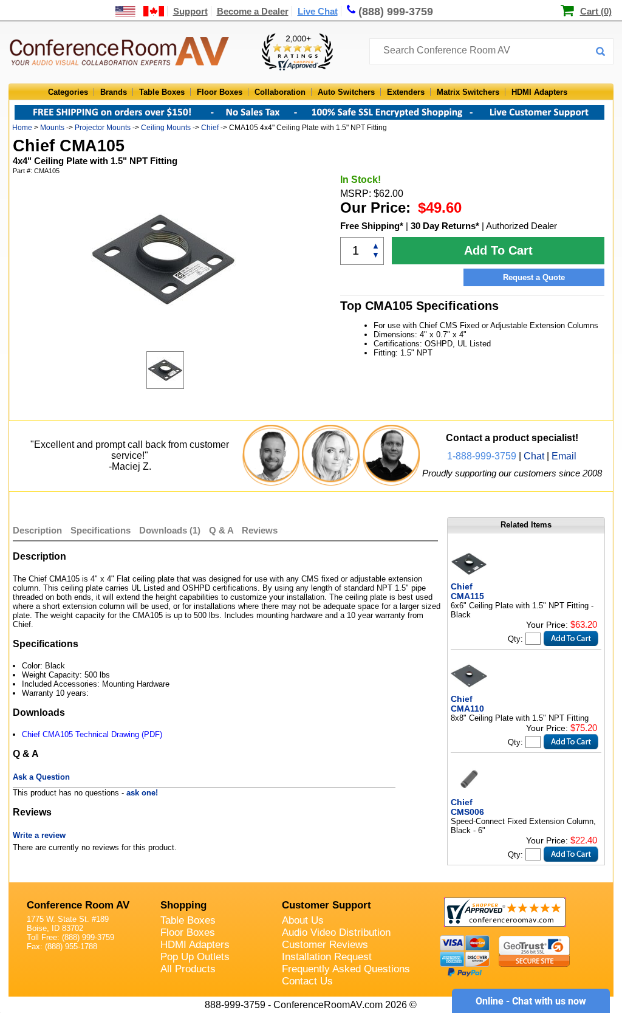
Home (22, 127)
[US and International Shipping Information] (140, 11)
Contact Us (307, 981)
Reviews (260, 530)
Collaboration (280, 92)
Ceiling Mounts (166, 127)
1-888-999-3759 (481, 456)
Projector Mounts (103, 127)
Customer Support (326, 905)
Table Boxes (162, 92)
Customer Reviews (325, 944)
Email (564, 456)
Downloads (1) (169, 530)
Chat (534, 456)
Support (190, 11)
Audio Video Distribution (336, 932)
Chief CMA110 (467, 703)
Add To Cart (498, 250)
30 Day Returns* (445, 226)
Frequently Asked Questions (346, 969)
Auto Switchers (346, 92)
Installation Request (327, 957)
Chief (210, 127)
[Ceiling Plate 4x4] (176, 370)
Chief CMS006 (467, 807)
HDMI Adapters (539, 92)
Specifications (100, 530)
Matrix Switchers (468, 92)
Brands (113, 92)
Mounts (52, 127)
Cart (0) (596, 11)
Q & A (222, 530)
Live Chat (318, 11)
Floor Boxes (219, 92)
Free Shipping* (371, 226)
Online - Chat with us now (531, 1001)
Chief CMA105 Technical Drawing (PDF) (92, 734)
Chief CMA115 (467, 591)
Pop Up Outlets (195, 957)
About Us (303, 920)
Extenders (406, 92)
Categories (68, 92)
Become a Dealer (253, 11)
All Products (188, 969)
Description (37, 530)
